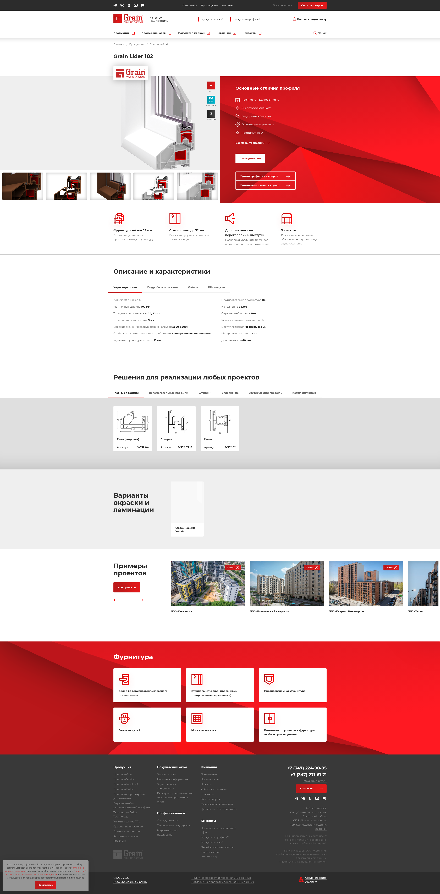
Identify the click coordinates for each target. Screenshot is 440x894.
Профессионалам (154, 33)
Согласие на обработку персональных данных (222, 882)
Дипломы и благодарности (219, 809)
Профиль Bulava (124, 789)
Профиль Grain (159, 44)
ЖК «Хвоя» (415, 611)
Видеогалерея (210, 799)
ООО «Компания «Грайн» (130, 882)
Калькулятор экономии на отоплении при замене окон (174, 797)
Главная (118, 44)
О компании (190, 5)
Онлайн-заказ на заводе (217, 847)
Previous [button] (120, 600)
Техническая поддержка (173, 825)
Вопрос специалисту (312, 19)
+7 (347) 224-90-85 (307, 767)
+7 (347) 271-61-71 (308, 774)
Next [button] (137, 600)
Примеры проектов (126, 831)
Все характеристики (250, 142)
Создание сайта (316, 877)
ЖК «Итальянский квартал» (269, 611)
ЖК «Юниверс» (181, 611)
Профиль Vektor (124, 779)
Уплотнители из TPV (126, 821)
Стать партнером (312, 5)
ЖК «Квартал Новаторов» (347, 611)
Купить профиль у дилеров (259, 176)
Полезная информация (172, 779)
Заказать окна (166, 774)
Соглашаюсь (45, 885)
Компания (224, 33)
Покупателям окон (191, 33)
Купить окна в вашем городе (260, 185)
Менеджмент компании (217, 804)
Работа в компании (214, 789)
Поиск (322, 33)
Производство (209, 5)
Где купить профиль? (247, 19)
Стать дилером (250, 158)
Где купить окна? (212, 19)
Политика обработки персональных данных (221, 877)
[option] (22, 186)
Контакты (227, 5)
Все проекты (127, 587)
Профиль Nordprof (125, 784)
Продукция (121, 33)
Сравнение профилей (128, 826)
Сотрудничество (168, 820)
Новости (206, 784)
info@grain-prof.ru (315, 781)
